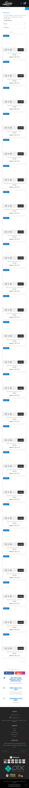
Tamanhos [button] (6, 27)
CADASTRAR (22, 750)
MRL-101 (14, 210)
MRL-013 (14, 471)
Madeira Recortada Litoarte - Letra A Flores (15, 313)
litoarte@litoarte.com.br (15, 717)
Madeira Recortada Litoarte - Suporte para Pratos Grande (14, 209)
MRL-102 (14, 237)
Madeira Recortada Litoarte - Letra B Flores (15, 339)
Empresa (14, 728)
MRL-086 (14, 106)
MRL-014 (14, 497)
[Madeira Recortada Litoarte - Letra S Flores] (15, 639)
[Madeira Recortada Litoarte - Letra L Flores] (15, 561)
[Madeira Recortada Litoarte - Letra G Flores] (15, 457)
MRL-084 (14, 54)
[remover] (11, 15)
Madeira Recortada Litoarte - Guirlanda (14, 79)
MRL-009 (14, 367)
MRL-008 (14, 341)
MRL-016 (14, 549)
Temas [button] (5, 23)
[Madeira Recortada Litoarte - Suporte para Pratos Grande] (15, 197)
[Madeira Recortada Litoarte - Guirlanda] (15, 67)
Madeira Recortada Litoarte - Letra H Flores (14, 495)
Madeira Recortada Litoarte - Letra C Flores (14, 365)
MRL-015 (14, 523)
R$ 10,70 (17, 57)
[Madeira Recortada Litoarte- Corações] (15, 223)
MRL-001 (14, 289)
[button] (25, 3)
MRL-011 (14, 419)
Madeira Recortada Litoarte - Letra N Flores (14, 599)
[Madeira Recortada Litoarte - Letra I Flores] (15, 509)
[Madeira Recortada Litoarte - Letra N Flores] (15, 587)
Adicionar (20, 49)
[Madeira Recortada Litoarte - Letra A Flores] (15, 301)
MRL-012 (14, 445)
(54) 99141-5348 (15, 714)
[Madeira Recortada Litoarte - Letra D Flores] (15, 379)
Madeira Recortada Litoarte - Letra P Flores (14, 625)
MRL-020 (14, 601)
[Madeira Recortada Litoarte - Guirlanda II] (15, 93)
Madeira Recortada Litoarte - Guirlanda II (14, 105)
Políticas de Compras (14, 734)
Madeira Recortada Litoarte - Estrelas (15, 261)
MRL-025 (14, 653)
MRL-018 (14, 575)
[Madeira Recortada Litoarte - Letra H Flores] (15, 483)
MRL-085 (14, 80)
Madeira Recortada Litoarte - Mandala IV (14, 131)
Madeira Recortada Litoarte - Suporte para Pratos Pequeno (14, 183)
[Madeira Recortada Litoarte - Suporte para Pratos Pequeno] (15, 171)
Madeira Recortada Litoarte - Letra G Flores (14, 469)
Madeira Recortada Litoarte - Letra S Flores (14, 651)
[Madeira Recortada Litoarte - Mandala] (15, 41)
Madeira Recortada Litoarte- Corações (14, 235)
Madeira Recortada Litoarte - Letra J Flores (14, 547)
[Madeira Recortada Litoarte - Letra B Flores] (15, 327)
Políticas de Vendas (14, 732)
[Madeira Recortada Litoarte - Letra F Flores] (15, 431)
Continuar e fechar (14, 785)
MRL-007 (14, 315)
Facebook (9, 673)
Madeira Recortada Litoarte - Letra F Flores (14, 443)
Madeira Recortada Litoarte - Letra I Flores (14, 521)
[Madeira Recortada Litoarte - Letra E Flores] (15, 405)
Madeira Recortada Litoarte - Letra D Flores (14, 391)
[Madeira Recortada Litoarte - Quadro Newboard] (15, 275)
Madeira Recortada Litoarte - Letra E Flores (15, 417)
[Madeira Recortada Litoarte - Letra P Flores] (15, 613)
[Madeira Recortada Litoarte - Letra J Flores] (15, 535)
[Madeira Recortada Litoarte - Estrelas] (15, 249)
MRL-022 (14, 627)
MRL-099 (14, 158)
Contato (14, 730)
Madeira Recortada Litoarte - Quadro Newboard (14, 287)
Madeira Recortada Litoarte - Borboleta (14, 157)
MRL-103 (14, 263)
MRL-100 (14, 184)
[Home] (7, 3)
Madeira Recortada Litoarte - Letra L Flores (14, 573)
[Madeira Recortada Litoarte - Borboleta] (15, 145)
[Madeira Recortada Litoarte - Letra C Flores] (15, 353)
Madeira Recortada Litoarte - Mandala (14, 53)
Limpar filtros (8, 20)
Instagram (20, 673)
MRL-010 (14, 393)
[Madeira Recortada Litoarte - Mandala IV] (15, 119)
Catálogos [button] (14, 736)
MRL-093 (14, 132)
